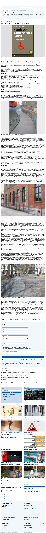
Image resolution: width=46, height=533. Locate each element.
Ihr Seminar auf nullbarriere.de (8, 517)
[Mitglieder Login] (37, 7)
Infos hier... (38, 491)
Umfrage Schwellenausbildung (30, 447)
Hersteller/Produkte (28, 527)
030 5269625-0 (10, 508)
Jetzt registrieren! (27, 490)
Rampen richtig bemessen (29, 432)
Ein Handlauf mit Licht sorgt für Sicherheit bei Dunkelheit (11, 478)
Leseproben (16, 10)
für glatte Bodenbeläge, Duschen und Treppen (34, 417)
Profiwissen (11, 10)
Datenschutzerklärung (28, 505)
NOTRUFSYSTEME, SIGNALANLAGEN (35, 3)
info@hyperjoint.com (11, 509)
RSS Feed (6, 399)
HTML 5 (4, 496)
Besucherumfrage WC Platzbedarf (8, 437)
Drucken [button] (43, 12)
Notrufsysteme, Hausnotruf (32, 5)
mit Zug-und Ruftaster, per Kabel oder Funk (10, 417)
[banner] (23, 3)
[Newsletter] (35, 7)
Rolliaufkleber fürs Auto (6, 462)
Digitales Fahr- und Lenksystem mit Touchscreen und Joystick (31, 401)
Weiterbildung (27, 528)
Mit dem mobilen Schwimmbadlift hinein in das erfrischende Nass (34, 478)
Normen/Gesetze (27, 525)
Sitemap (42, 523)
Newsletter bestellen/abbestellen (31, 517)
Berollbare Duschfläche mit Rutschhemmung (11, 432)
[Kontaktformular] (39, 7)
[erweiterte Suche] (33, 7)
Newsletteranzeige (6, 519)
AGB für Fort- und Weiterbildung (31, 508)
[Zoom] (23, 41)
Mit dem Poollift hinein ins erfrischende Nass (33, 462)
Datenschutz (8, 532)
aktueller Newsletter (28, 515)
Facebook (6, 525)
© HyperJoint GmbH (14, 532)
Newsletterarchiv (7, 398)
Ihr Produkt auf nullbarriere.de (8, 515)
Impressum (26, 507)
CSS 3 (4, 498)
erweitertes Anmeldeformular (9, 394)
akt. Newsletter (6, 396)
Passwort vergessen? (28, 488)
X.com (5, 527)
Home (3, 10)
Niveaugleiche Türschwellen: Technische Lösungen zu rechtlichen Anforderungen (10, 493)
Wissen (7, 10)
